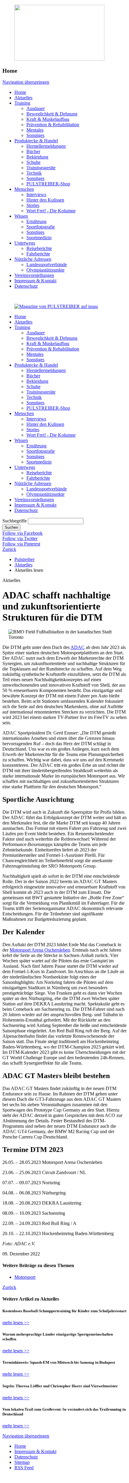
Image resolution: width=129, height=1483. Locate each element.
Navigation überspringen (25, 82)
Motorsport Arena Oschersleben (40, 949)
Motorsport (24, 1277)
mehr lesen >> (15, 1322)
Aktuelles (23, 564)
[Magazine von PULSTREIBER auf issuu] (56, 306)
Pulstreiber (24, 559)
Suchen (11, 527)
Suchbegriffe (14, 520)
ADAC (77, 647)
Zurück (9, 549)
